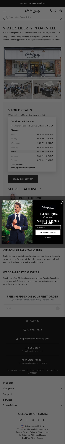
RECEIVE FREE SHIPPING (48, 232)
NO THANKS (48, 237)
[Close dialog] (61, 202)
